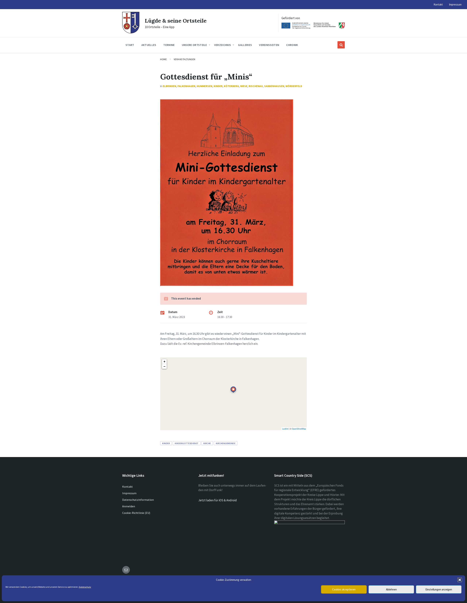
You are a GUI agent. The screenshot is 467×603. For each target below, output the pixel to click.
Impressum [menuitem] (455, 4)
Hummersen (204, 86)
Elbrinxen (169, 86)
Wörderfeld (293, 86)
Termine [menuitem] (169, 45)
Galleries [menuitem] (245, 45)
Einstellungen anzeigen (438, 589)
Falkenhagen (186, 86)
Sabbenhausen (274, 86)
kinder (166, 443)
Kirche (207, 443)
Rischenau (256, 86)
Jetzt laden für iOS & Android (217, 500)
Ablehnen (391, 589)
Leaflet (285, 428)
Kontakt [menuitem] (438, 4)
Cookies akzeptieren (344, 589)
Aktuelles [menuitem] (148, 45)
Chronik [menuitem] (292, 45)
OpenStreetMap (299, 428)
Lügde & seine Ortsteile (176, 20)
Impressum (129, 493)
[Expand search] (341, 44)
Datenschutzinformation (138, 499)
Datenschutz (85, 587)
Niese (243, 86)
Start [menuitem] (130, 45)
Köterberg (231, 86)
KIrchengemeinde (226, 443)
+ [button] (164, 361)
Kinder (218, 86)
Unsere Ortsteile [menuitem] (194, 45)
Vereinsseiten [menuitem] (269, 45)
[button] (460, 580)
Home (163, 59)
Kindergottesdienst (186, 443)
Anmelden (128, 506)
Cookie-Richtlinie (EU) (136, 513)
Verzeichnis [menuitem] (222, 45)
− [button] (164, 366)
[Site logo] (130, 32)
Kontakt (127, 486)
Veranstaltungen (184, 59)
